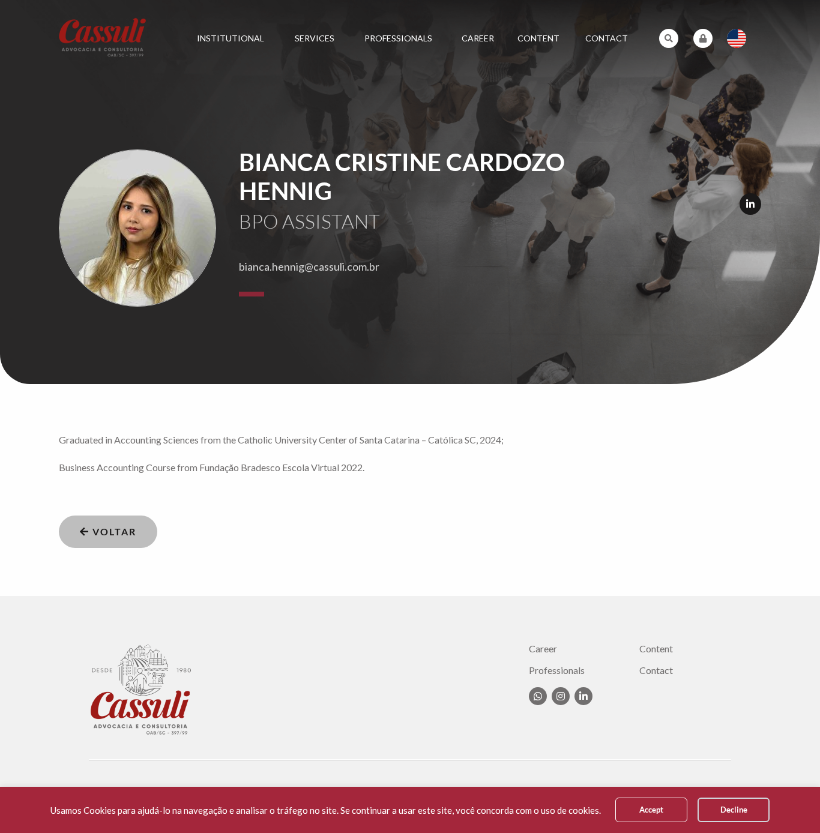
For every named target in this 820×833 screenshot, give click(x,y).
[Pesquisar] (668, 38)
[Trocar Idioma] (736, 38)
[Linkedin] (583, 696)
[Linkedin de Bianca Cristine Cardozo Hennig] (750, 204)
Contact (606, 38)
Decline (733, 809)
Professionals (398, 38)
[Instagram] (561, 696)
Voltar (112, 531)
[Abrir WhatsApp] (790, 802)
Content (538, 38)
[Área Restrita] (703, 38)
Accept (651, 809)
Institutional (230, 38)
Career (478, 38)
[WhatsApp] (538, 696)
